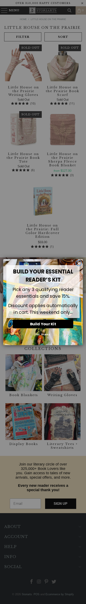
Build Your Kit (43, 323)
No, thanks (43, 334)
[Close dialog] (79, 263)
